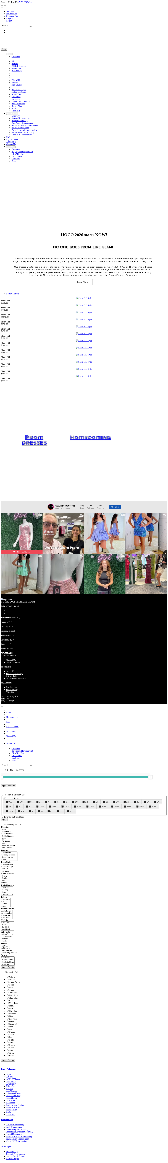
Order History (12, 689)
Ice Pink (12, 1014)
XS (22, 811)
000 (10, 801)
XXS (10, 811)
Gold (11, 1042)
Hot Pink (13, 1019)
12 (86, 801)
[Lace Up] (8, 869)
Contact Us (11, 660)
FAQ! (8, 722)
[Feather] (5, 904)
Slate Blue (13, 998)
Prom (8, 712)
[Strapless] (7, 964)
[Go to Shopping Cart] (2, 5)
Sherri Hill (10, 1114)
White (11, 1055)
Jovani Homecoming (14, 1134)
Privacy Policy (12, 676)
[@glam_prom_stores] (50, 507)
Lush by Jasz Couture (15, 1105)
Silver (11, 1053)
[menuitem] (86, 11)
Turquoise (13, 993)
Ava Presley (11, 1084)
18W (66, 806)
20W (79, 806)
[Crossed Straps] (8, 867)
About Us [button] (10, 743)
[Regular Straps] (7, 960)
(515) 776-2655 (25, 2)
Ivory (11, 1037)
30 (20, 806)
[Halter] (7, 925)
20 (127, 801)
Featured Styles (12, 294)
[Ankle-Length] (6, 911)
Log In (9, 21)
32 (30, 806)
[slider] (150, 777)
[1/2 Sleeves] (9, 946)
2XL (72, 811)
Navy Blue (13, 1003)
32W (154, 806)
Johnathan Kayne (13, 1093)
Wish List (10, 11)
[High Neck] (7, 927)
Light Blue (13, 995)
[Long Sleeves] (9, 950)
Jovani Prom (11, 1098)
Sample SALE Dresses (15, 1156)
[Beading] (7, 890)
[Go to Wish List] (5, 5)
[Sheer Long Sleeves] (9, 953)
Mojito (12, 979)
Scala (8, 1112)
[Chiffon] (5, 902)
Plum (11, 1027)
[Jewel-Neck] (7, 929)
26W (116, 806)
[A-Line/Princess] (7, 934)
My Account (11, 14)
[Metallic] (4, 878)
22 (137, 801)
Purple (11, 1006)
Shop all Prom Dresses (15, 1154)
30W (141, 806)
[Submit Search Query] (31, 765)
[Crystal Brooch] (7, 894)
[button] (9, 54)
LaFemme (10, 1103)
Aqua (11, 990)
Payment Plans (12, 726)
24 (148, 801)
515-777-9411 (7, 653)
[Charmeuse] (5, 899)
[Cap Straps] (7, 958)
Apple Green (14, 982)
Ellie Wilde (10, 1086)
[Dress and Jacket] (8, 845)
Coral (11, 1034)
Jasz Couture (11, 1091)
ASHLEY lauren (13, 1079)
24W (104, 806)
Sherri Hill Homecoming (16, 1141)
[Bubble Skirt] (9, 853)
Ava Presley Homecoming (17, 1129)
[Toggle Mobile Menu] (2, 706)
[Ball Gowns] (8, 841)
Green (11, 985)
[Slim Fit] (7, 941)
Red (10, 1029)
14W (41, 806)
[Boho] (8, 843)
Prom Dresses (34, 440)
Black (11, 1048)
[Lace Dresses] (8, 848)
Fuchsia (12, 1021)
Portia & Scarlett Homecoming (19, 1136)
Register (9, 18)
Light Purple (14, 1011)
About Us (10, 671)
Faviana (9, 1088)
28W (129, 806)
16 (107, 801)
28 (9, 806)
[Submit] (31, 26)
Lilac (11, 1008)
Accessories (11, 731)
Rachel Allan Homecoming (17, 1139)
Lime (11, 987)
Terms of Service (13, 662)
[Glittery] (4, 876)
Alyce (8, 1074)
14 (96, 801)
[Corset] (9, 859)
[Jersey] (5, 906)
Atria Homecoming (14, 1127)
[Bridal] (11, 829)
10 (76, 801)
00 (21, 801)
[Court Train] (6, 918)
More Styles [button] (6, 1146)
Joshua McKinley (13, 1095)
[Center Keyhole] (9, 857)
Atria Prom (10, 1081)
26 (158, 801)
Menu (4, 49)
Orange (12, 1032)
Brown (12, 1045)
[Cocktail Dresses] (11, 836)
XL (60, 811)
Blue (11, 1000)
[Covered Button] (8, 864)
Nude (11, 1040)
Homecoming (90, 437)
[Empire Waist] (7, 936)
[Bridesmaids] (11, 832)
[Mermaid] (7, 939)
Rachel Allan (11, 1110)
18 (117, 801)
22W (91, 806)
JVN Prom (10, 1100)
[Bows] (7, 892)
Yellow (12, 977)
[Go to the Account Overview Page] (2, 7)
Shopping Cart (12, 16)
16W (54, 806)
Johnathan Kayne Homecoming (19, 1132)
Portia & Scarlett (13, 1107)
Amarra (9, 1077)
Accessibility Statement (16, 678)
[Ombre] (4, 883)
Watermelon (14, 1024)
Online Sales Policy (14, 673)
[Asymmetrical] (6, 913)
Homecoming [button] (7, 1119)
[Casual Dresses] (11, 834)
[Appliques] (7, 888)
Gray (11, 1050)
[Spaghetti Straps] (7, 962)
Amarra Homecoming (15, 1125)
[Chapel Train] (6, 915)
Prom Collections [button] (8, 1069)
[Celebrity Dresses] (9, 855)
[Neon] (4, 880)
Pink (11, 1016)
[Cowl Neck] (7, 923)
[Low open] (8, 871)
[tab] (86, 743)
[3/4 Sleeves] (9, 948)
